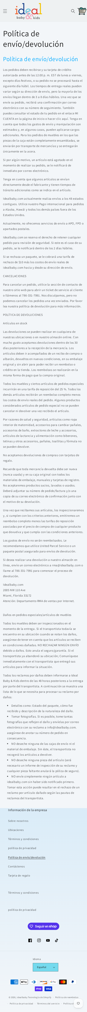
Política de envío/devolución (27, 857)
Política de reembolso (67, 997)
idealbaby (22, 997)
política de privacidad (22, 848)
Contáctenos (16, 866)
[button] (5, 11)
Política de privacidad (21, 1003)
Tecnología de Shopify (39, 997)
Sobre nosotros (18, 821)
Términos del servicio (48, 1003)
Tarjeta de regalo (19, 875)
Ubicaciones (16, 830)
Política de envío (72, 1003)
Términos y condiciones (23, 839)
